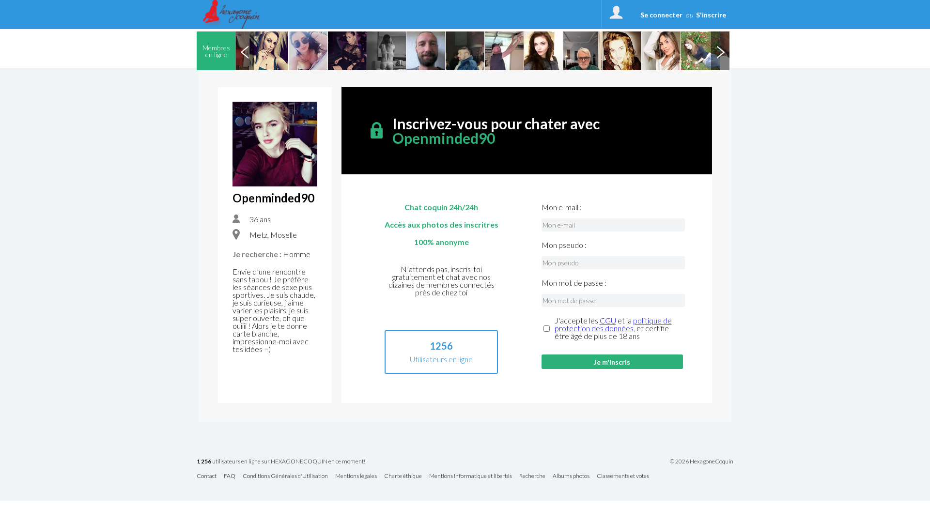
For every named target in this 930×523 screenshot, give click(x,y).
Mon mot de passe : (574, 283)
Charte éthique (403, 476)
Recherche (532, 476)
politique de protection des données (613, 324)
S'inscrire (711, 15)
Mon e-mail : (562, 207)
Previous (244, 50)
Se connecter (661, 15)
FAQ (229, 476)
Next (720, 50)
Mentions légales (356, 476)
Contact (207, 476)
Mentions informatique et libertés (470, 476)
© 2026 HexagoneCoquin (701, 461)
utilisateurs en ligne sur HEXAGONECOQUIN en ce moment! (281, 462)
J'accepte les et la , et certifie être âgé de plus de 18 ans (613, 328)
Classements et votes (623, 476)
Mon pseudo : (564, 245)
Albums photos (571, 476)
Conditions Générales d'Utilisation (285, 476)
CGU (608, 320)
